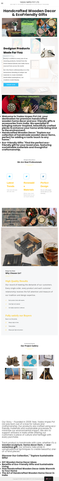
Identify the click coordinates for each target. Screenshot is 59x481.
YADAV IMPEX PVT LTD (29, 2)
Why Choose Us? (13, 273)
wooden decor (39, 135)
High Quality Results (29, 288)
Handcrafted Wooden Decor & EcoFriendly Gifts (29, 12)
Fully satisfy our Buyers (18, 315)
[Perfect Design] (43, 176)
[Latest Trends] (9, 176)
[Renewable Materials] (26, 176)
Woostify (43, 479)
